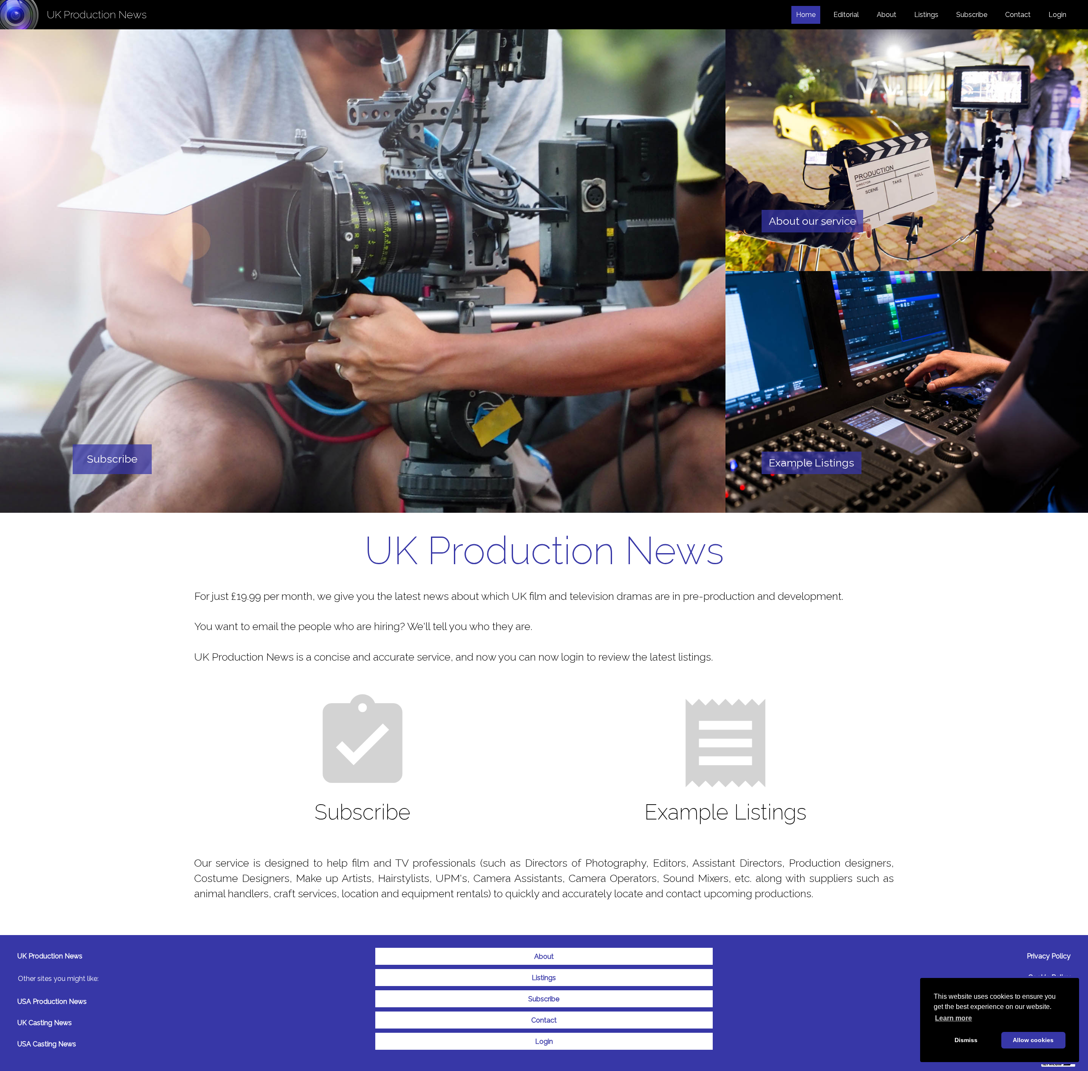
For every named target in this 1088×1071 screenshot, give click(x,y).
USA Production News (52, 1002)
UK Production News (49, 956)
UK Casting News (44, 1023)
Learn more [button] (953, 1018)
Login (1057, 15)
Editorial (846, 15)
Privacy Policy (1049, 956)
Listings (926, 15)
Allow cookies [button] (1033, 1040)
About (886, 15)
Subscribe (971, 15)
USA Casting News (46, 1044)
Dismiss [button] (966, 1040)
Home (808, 14)
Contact (1018, 15)
